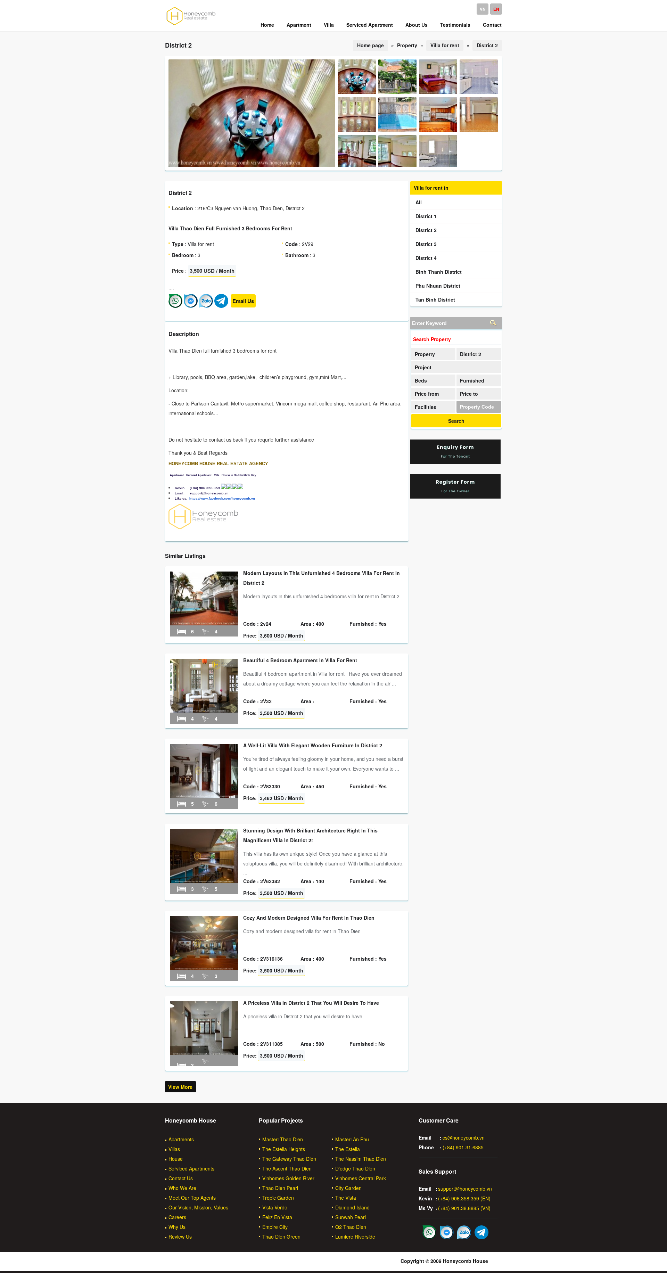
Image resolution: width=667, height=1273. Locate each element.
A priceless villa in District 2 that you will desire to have (311, 1002)
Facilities (425, 406)
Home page (370, 45)
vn (483, 9)
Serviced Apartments (191, 1168)
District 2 (487, 45)
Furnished (472, 380)
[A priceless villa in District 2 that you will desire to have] (204, 1053)
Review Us (180, 1236)
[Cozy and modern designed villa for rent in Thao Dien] (204, 967)
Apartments (181, 1139)
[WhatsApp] (175, 305)
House (175, 1158)
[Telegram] (221, 305)
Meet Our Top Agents (192, 1197)
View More (180, 1086)
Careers (177, 1217)
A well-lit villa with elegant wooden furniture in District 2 (312, 745)
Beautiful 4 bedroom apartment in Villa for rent (300, 660)
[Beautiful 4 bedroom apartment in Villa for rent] (204, 710)
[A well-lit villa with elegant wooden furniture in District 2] (204, 795)
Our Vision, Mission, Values (198, 1207)
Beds (421, 380)
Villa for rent (444, 45)
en (496, 9)
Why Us (177, 1226)
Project (423, 367)
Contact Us (180, 1178)
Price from (427, 393)
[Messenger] (191, 305)
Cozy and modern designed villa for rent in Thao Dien (308, 917)
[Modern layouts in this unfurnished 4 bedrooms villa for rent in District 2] (204, 623)
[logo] (191, 24)
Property (425, 354)
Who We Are (182, 1187)
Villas (174, 1148)
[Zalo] (206, 305)
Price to (469, 393)
